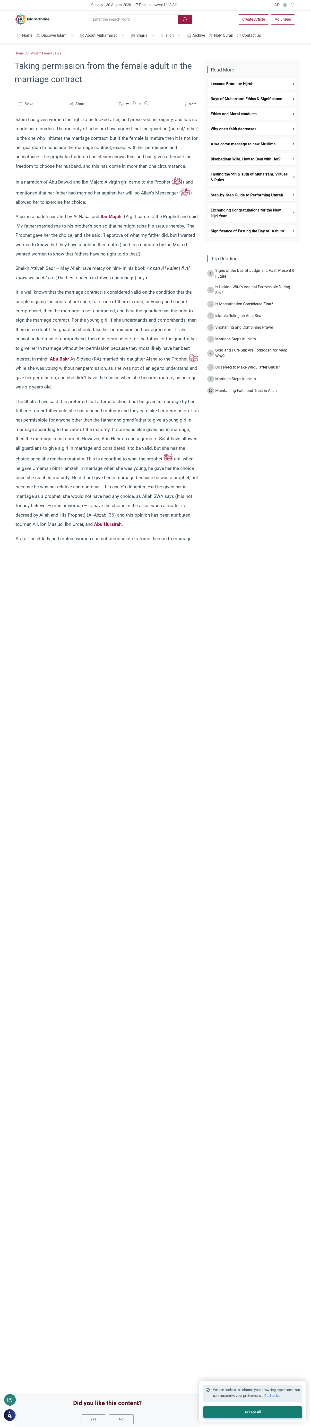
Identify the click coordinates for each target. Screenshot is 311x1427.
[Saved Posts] (292, 5)
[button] (133, 104)
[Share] (9, 1399)
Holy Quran (223, 35)
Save (29, 104)
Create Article (253, 19)
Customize (272, 1396)
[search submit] (185, 19)
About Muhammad (101, 35)
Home (27, 35)
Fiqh (170, 35)
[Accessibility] (285, 5)
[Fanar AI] (10, 1415)
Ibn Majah (111, 216)
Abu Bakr (59, 359)
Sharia (141, 35)
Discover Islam (54, 35)
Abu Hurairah (108, 524)
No (121, 1419)
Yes (93, 1419)
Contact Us (251, 35)
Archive (198, 35)
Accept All (252, 1412)
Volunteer (283, 19)
